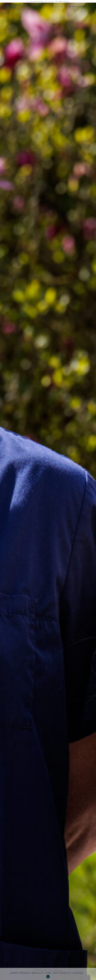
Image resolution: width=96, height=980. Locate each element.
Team (69, 6)
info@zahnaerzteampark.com (63, 1)
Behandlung (75, 6)
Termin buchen (84, 6)
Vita (66, 6)
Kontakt (92, 6)
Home (62, 6)
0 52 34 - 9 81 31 (51, 1)
